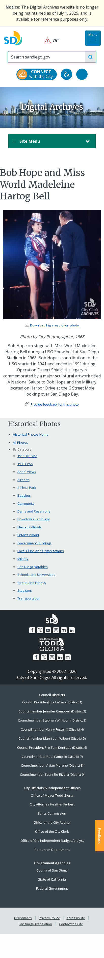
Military (23, 558)
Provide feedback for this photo (55, 404)
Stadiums (24, 590)
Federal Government (52, 888)
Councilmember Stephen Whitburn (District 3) (52, 720)
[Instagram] (56, 630)
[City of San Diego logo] (13, 38)
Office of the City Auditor (52, 822)
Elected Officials (29, 527)
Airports (23, 479)
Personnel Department (52, 849)
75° (52, 40)
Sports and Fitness (31, 582)
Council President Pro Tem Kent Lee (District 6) (52, 747)
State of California (52, 879)
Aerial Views (26, 471)
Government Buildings (34, 543)
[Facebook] (32, 630)
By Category (22, 449)
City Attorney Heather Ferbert (52, 804)
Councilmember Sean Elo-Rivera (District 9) (52, 774)
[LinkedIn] (72, 630)
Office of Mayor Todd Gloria (52, 795)
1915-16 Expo (27, 456)
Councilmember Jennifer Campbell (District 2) (52, 711)
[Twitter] (40, 630)
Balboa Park (26, 487)
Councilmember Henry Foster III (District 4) (52, 729)
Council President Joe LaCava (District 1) (52, 702)
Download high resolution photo (54, 325)
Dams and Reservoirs (33, 511)
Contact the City (71, 924)
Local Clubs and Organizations (40, 551)
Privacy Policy (49, 918)
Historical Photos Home (30, 434)
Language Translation (35, 924)
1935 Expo (25, 464)
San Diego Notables (32, 566)
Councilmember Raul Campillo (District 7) (52, 756)
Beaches (24, 495)
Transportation (28, 598)
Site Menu (29, 141)
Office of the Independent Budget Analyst (52, 840)
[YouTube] (48, 630)
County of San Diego (52, 870)
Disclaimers (23, 918)
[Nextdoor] (64, 630)
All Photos (20, 442)
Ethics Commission (52, 813)
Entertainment (28, 535)
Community (26, 503)
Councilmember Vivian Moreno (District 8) (52, 765)
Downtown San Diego (33, 519)
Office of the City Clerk (52, 831)
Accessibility (75, 918)
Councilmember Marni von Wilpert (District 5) (52, 738)
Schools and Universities (36, 574)
